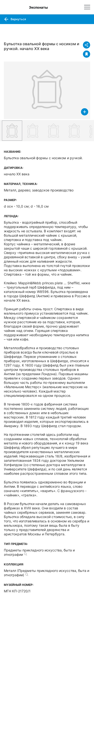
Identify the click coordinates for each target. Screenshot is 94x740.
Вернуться (18, 19)
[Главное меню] (87, 7)
